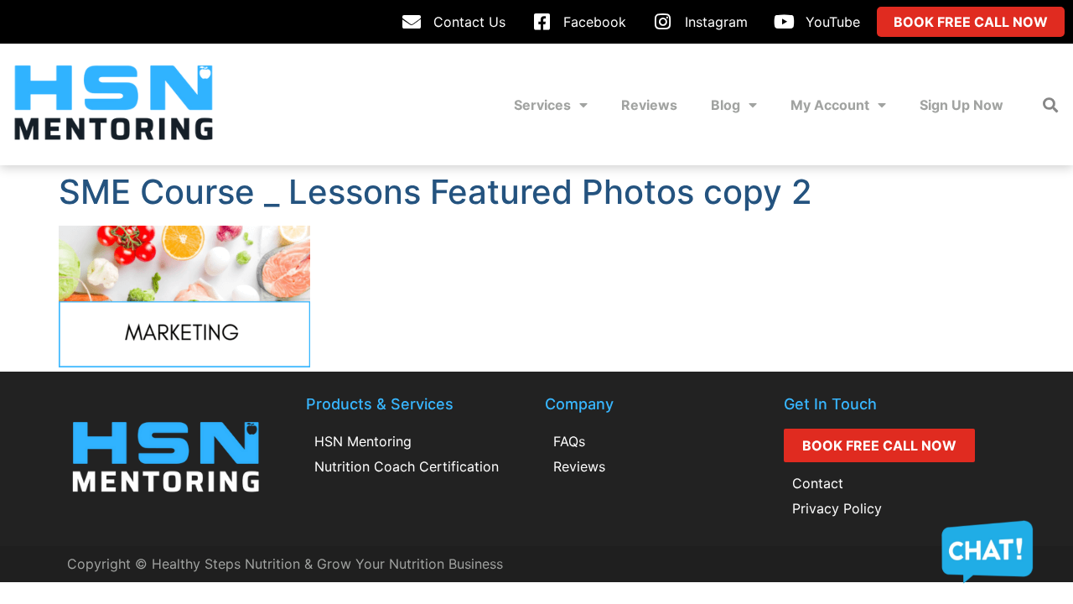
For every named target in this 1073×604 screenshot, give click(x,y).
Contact (817, 483)
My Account (829, 104)
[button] (1051, 104)
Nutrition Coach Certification (406, 466)
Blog (725, 104)
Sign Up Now (961, 104)
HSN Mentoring (363, 441)
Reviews (649, 104)
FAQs (569, 441)
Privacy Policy (837, 508)
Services (542, 104)
